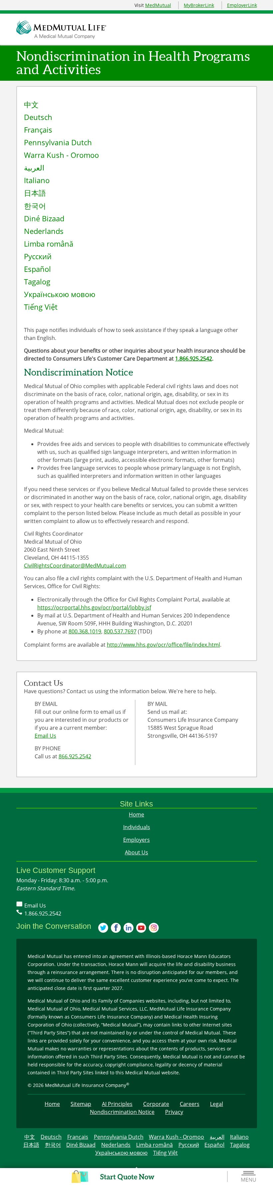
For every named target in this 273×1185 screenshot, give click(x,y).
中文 (31, 104)
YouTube (141, 928)
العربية (34, 167)
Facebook (116, 928)
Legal (216, 1104)
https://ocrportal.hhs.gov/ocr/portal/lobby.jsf (94, 607)
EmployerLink (242, 5)
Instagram (154, 928)
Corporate (156, 1104)
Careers (189, 1104)
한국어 (35, 206)
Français (38, 130)
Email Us (45, 735)
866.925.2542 (75, 756)
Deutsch (38, 117)
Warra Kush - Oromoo (61, 155)
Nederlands (44, 231)
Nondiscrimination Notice (122, 1112)
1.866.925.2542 (193, 358)
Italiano (37, 180)
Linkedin (129, 928)
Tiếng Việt (41, 307)
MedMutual (158, 5)
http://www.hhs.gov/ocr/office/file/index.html (163, 644)
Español (37, 269)
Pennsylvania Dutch (58, 142)
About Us (136, 852)
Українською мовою (59, 294)
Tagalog (37, 281)
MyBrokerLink (199, 5)
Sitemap (81, 1104)
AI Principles (117, 1104)
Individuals (136, 827)
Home (136, 814)
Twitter (103, 928)
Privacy (174, 1112)
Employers (136, 839)
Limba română (48, 244)
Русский (38, 256)
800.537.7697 (120, 631)
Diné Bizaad (44, 218)
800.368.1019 (85, 631)
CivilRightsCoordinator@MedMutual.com (75, 565)
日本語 (35, 193)
